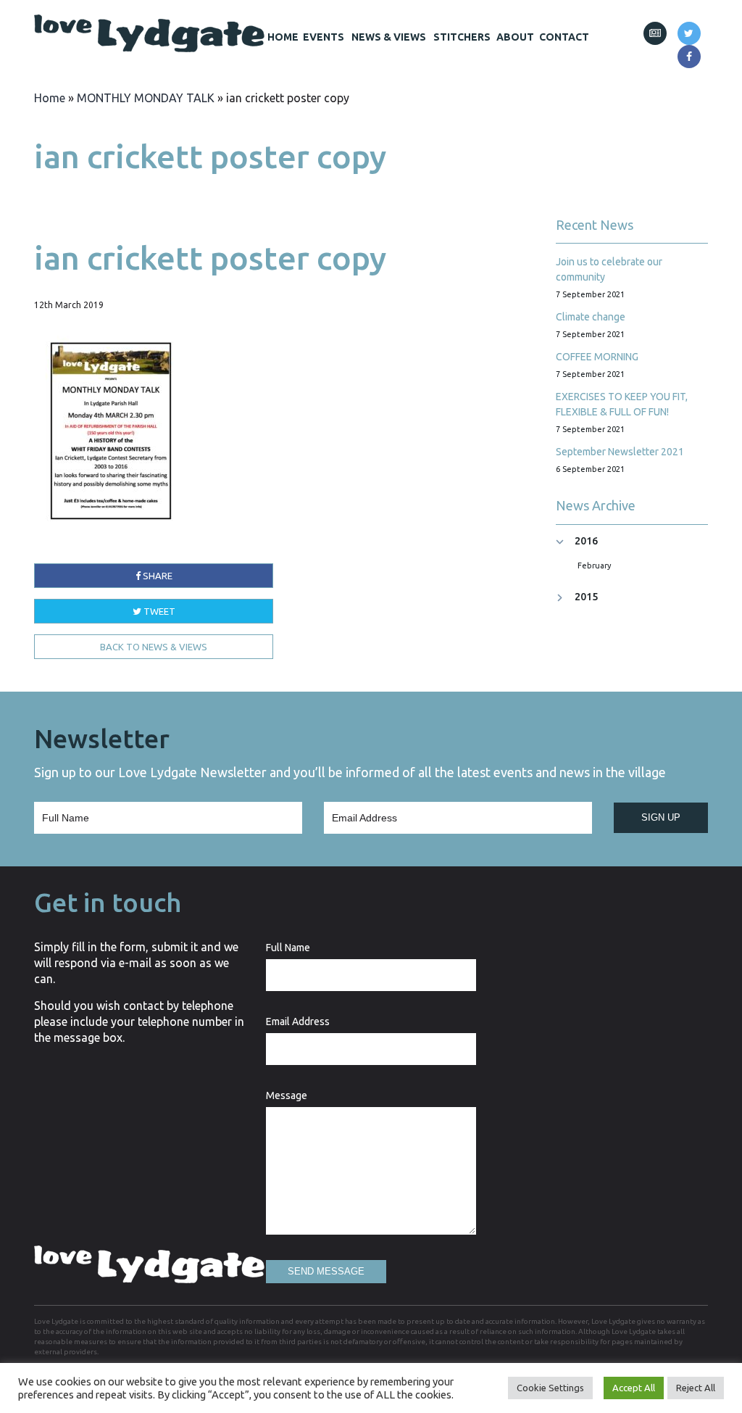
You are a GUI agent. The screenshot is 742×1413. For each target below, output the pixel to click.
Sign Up (660, 817)
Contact (564, 37)
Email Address (298, 1021)
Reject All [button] (695, 1388)
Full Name (288, 947)
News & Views (388, 37)
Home (283, 37)
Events (323, 37)
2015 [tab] (586, 597)
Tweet (158, 611)
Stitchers (462, 37)
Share (156, 576)
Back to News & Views (153, 647)
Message (286, 1095)
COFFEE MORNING (597, 356)
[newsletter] (655, 33)
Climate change (590, 317)
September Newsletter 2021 (620, 451)
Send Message (326, 1271)
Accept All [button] (633, 1388)
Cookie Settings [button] (550, 1388)
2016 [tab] (586, 541)
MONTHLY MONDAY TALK (145, 97)
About (515, 37)
